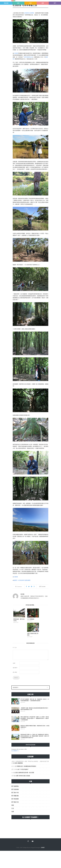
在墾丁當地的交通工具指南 (23, 775)
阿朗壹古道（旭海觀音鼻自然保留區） (27, 766)
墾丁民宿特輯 (15, 789)
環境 (12, 805)
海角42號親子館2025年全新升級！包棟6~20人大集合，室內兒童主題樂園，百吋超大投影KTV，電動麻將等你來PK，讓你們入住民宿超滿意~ (34, 718)
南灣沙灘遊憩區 (18, 763)
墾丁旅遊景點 (15, 786)
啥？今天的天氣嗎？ (23, 769)
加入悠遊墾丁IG (15, 750)
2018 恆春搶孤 (30, 619)
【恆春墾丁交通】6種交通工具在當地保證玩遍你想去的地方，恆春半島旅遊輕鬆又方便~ (34, 708)
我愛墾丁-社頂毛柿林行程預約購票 (21, 580)
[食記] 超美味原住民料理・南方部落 (24, 772)
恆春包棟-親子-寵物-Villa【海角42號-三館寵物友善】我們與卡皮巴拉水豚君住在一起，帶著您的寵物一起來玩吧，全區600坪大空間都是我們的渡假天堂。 (34, 736)
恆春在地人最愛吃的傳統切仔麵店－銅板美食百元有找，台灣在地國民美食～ (34, 726)
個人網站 (15, 672)
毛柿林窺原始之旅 (28, 57)
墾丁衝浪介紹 (15, 802)
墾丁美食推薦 (15, 799)
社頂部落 (16, 53)
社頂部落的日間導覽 (29, 13)
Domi (43, 586)
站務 (12, 811)
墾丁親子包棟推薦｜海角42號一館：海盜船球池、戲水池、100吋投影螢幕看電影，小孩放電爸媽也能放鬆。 (34, 700)
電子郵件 (15, 667)
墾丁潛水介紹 (15, 792)
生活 (12, 808)
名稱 (14, 663)
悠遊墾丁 (43, 847)
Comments (18, 586)
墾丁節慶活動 (15, 795)
